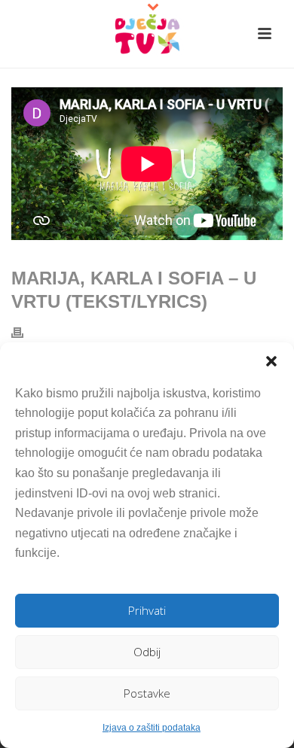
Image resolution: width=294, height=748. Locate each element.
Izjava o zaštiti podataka (152, 727)
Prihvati (147, 610)
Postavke (147, 693)
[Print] (24, 332)
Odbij (147, 651)
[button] (271, 361)
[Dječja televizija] (147, 34)
